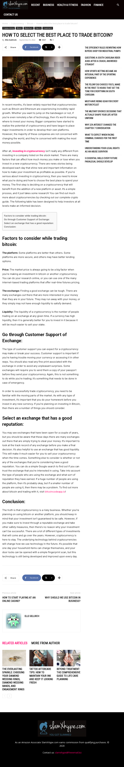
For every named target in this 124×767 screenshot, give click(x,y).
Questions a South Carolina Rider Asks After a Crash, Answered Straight (102, 61)
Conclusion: (10, 226)
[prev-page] (4, 696)
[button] (118, 4)
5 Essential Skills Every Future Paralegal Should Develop (101, 160)
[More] (59, 47)
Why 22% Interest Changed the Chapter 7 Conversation (100, 126)
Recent (35, 4)
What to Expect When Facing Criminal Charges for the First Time (101, 138)
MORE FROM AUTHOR (45, 643)
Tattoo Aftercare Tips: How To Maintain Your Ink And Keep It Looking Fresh (41, 675)
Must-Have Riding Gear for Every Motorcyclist (101, 103)
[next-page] (9, 696)
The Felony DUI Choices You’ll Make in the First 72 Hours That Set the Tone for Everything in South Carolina (102, 89)
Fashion (86, 4)
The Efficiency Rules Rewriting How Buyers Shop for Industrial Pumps (103, 49)
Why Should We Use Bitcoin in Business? (62, 599)
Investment (47, 28)
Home (5, 23)
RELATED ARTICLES (14, 643)
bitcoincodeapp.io (55, 491)
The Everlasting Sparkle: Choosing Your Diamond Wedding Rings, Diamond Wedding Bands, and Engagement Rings (13, 679)
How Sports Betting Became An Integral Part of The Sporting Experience (101, 74)
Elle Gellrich (11, 40)
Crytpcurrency (17, 23)
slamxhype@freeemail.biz (68, 752)
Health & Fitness (67, 4)
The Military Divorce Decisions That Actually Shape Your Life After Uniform (103, 114)
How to (38, 28)
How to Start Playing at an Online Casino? (19, 599)
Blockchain (29, 28)
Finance (98, 4)
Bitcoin (30, 23)
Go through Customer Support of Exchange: (27, 219)
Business (48, 4)
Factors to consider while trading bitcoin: (25, 215)
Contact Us (11, 14)
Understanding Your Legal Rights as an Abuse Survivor (102, 150)
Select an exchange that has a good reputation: (29, 223)
